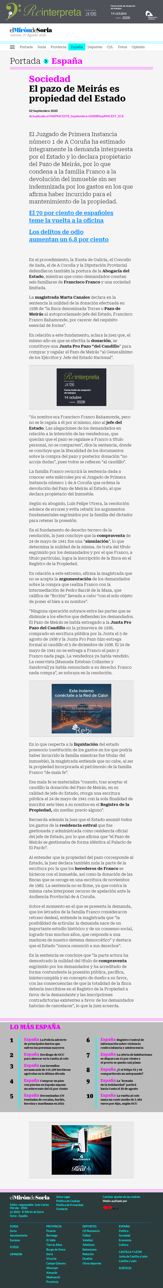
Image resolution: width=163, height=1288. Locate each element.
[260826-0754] (81, 11)
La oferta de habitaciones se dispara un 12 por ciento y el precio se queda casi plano (126, 1058)
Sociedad (50, 79)
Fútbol (86, 1235)
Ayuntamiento (18, 1235)
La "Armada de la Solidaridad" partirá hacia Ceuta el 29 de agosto (119, 1084)
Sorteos (125, 1268)
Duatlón (87, 1258)
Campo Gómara (56, 1263)
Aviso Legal (63, 1196)
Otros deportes (91, 1263)
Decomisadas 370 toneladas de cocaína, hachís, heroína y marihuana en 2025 (44, 1099)
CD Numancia (91, 1231)
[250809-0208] (81, 708)
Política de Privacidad (69, 1205)
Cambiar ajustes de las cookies (121, 1196)
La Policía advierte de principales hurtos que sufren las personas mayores (45, 1043)
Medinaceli (53, 1277)
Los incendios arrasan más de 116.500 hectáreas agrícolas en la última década (47, 1069)
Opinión (138, 47)
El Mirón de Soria (45, 30)
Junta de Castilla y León (133, 1256)
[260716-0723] (81, 1149)
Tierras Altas (54, 1244)
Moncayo (52, 1268)
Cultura (123, 1244)
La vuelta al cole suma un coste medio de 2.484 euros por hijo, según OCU (121, 1099)
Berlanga (51, 1235)
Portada (26, 47)
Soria (42, 47)
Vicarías (51, 1258)
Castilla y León (130, 1252)
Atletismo (88, 1244)
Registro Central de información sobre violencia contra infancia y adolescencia (122, 1043)
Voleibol (87, 1240)
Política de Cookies (68, 1201)
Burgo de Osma (55, 1249)
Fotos (122, 47)
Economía (125, 1240)
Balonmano (89, 1249)
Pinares (51, 1231)
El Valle (50, 1240)
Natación (88, 1254)
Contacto (62, 1209)
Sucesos (15, 1240)
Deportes (94, 47)
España (77, 47)
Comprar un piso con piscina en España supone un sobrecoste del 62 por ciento (46, 1084)
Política (123, 1231)
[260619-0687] (81, 386)
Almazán (51, 1272)
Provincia (58, 47)
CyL (110, 47)
